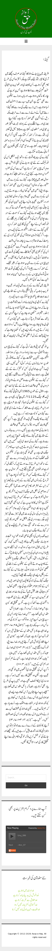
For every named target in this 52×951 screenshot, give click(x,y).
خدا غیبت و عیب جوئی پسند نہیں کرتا (26, 909)
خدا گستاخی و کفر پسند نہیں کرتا (26, 904)
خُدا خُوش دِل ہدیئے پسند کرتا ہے (26, 895)
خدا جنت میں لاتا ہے (26, 890)
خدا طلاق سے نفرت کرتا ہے (26, 900)
